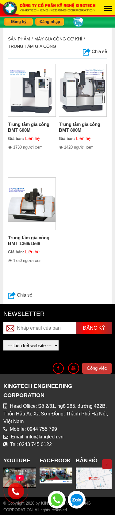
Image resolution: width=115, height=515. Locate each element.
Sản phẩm (19, 38)
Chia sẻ (24, 294)
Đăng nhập (50, 21)
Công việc (97, 368)
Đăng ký (18, 21)
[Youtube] (73, 368)
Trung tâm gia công (32, 46)
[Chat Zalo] (76, 499)
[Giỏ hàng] (78, 21)
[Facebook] (58, 368)
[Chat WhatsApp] (57, 499)
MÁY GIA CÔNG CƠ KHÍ (58, 38)
